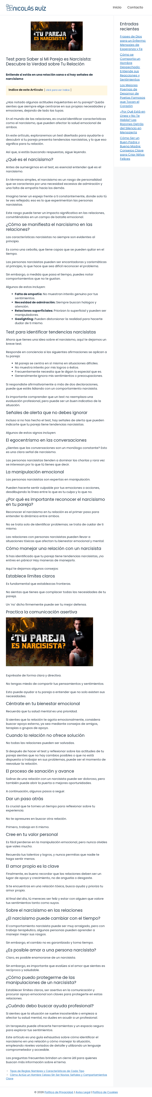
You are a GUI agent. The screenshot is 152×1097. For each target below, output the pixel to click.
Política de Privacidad (59, 1092)
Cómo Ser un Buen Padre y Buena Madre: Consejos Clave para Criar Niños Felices (132, 148)
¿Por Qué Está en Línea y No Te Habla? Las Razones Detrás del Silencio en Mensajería (132, 121)
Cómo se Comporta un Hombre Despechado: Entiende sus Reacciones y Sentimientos (130, 67)
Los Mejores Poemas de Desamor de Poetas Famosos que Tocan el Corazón (132, 95)
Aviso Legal (83, 1092)
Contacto (135, 7)
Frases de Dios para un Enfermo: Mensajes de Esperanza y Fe (133, 42)
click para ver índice (58, 90)
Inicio (117, 7)
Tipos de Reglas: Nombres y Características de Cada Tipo (47, 1071)
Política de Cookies (105, 1092)
